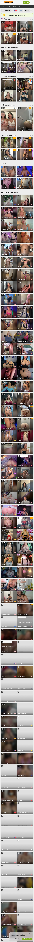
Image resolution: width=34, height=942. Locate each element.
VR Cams (4, 164)
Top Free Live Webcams (9, 48)
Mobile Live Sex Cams (8, 105)
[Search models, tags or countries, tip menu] (31, 6)
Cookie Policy (20, 935)
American (7, 19)
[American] (15, 10)
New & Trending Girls (8, 135)
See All (31, 19)
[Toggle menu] (2, 2)
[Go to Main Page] (10, 2)
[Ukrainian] (21, 10)
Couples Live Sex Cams (9, 76)
